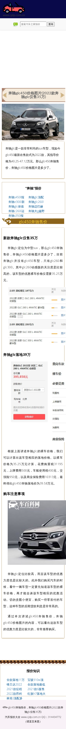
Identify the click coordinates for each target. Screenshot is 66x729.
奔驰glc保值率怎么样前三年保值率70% (16, 206)
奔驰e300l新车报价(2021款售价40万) (16, 202)
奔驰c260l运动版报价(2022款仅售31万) (16, 211)
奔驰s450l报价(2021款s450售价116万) (16, 197)
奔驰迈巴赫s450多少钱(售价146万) (36, 206)
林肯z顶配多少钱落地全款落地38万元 (15, 698)
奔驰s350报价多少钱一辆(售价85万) (16, 216)
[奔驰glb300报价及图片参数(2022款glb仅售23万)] (62, 94)
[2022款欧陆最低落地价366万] (5, 94)
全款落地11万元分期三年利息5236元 (16, 680)
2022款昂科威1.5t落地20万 (15, 694)
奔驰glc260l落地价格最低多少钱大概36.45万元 (36, 202)
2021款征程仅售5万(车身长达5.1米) (15, 689)
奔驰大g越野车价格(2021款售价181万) (36, 211)
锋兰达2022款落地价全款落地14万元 (15, 684)
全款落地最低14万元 (36, 684)
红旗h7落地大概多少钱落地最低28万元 (36, 694)
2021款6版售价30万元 (36, 689)
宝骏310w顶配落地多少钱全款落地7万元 (36, 680)
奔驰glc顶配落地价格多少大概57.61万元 (36, 197)
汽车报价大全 (12, 717)
